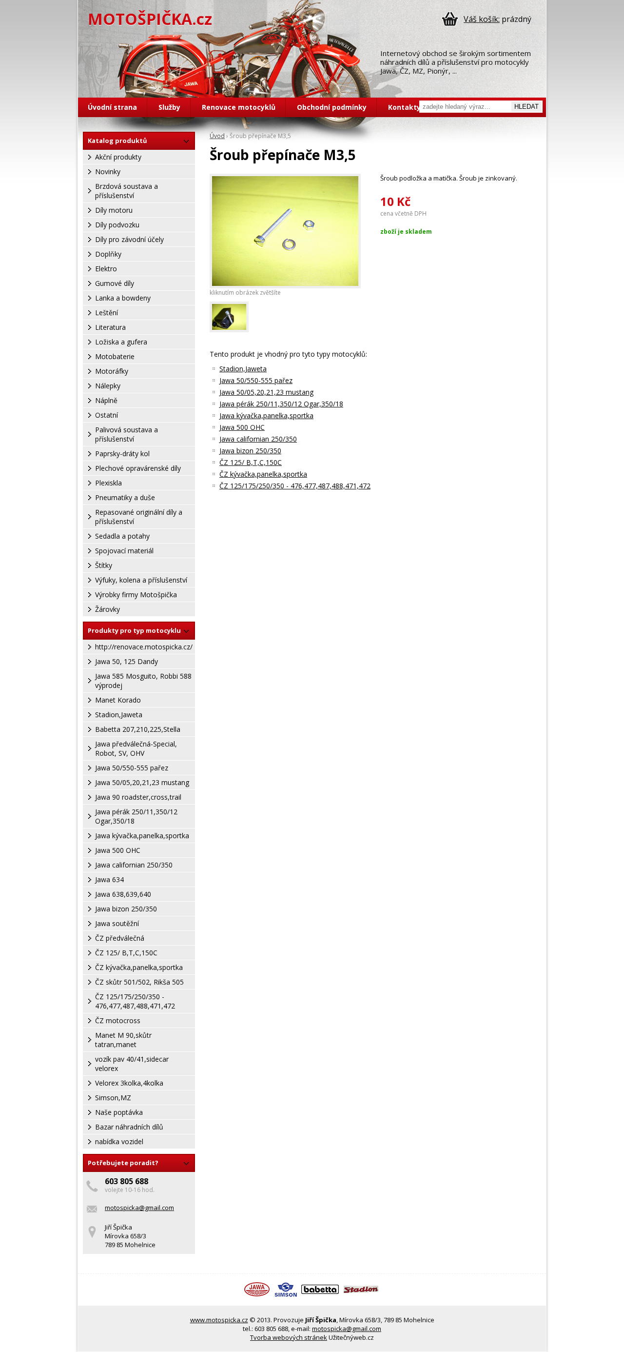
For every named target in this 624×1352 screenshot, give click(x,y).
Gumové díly (114, 283)
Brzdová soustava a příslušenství (126, 191)
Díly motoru (114, 210)
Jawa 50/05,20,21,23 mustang (142, 782)
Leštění (106, 312)
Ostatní (106, 415)
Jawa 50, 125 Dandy (126, 661)
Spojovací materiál (124, 550)
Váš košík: (482, 19)
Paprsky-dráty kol (122, 453)
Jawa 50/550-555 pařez (131, 767)
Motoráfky (111, 371)
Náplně (106, 400)
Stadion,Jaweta (118, 714)
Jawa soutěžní (117, 923)
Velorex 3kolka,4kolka (129, 1083)
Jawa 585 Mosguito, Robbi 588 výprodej (143, 680)
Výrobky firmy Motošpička (136, 594)
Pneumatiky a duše (125, 497)
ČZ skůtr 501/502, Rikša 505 (139, 982)
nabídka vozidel (119, 1141)
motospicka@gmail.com (139, 1207)
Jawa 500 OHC (117, 850)
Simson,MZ (113, 1097)
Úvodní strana (112, 107)
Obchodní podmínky (332, 107)
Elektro (106, 268)
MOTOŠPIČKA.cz (150, 18)
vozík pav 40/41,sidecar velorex (132, 1063)
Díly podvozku (117, 224)
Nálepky (107, 385)
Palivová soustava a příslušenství (126, 434)
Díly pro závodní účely (129, 239)
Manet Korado (118, 700)
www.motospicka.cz (219, 1319)
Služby (169, 107)
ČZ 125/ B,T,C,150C (126, 952)
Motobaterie (115, 356)
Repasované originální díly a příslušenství (138, 516)
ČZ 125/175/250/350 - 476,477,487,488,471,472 (135, 1001)
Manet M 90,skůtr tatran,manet (123, 1039)
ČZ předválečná (119, 938)
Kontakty (404, 107)
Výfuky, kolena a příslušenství (141, 580)
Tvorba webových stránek (288, 1337)
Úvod (217, 136)
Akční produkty (118, 156)
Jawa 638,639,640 (123, 894)
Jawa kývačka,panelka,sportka (142, 835)
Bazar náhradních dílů (129, 1126)
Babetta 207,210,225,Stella (137, 729)
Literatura (110, 327)
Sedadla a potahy (122, 536)
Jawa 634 (109, 879)
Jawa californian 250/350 (134, 864)
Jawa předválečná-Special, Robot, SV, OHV (136, 748)
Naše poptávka (119, 1112)
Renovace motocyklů (238, 107)
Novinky (107, 171)
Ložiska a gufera (121, 341)
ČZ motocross (117, 1020)
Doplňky (108, 254)
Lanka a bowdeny (123, 298)
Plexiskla (108, 482)
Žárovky (107, 609)
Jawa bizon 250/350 (126, 908)
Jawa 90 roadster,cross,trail (138, 797)
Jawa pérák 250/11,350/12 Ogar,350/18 (136, 816)
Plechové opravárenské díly (138, 468)
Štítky (103, 565)
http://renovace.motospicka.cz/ (144, 646)
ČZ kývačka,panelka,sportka (139, 967)
